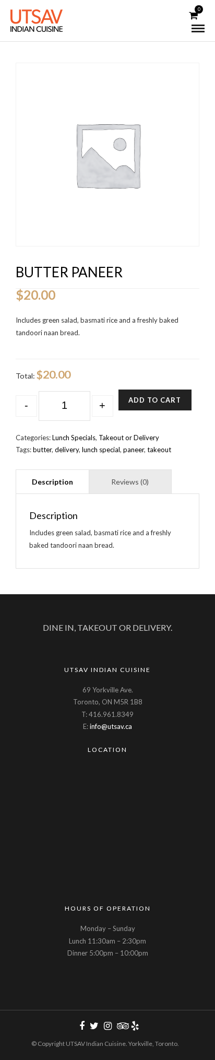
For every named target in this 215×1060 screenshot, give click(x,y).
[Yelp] (134, 1026)
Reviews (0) (130, 481)
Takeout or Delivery (129, 437)
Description (52, 481)
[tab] (52, 481)
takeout (159, 449)
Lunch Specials (73, 437)
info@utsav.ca (111, 726)
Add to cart (154, 400)
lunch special (101, 449)
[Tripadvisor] (121, 1026)
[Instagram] (107, 1026)
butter (42, 449)
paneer (133, 449)
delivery (67, 449)
